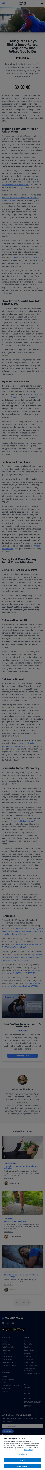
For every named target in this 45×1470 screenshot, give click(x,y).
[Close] (41, 1438)
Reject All (22, 1460)
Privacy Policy (28, 1450)
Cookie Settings (22, 1454)
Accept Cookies (22, 1466)
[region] (22, 1452)
